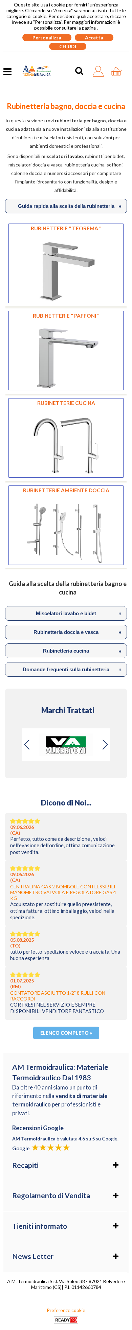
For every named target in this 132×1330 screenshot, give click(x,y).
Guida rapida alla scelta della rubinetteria (70, 206)
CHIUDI (67, 46)
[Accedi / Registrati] (100, 71)
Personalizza (46, 37)
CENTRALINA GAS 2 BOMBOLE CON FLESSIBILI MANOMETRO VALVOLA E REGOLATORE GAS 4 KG (63, 892)
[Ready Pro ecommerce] (66, 1320)
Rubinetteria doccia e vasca (78, 632)
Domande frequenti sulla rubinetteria (72, 670)
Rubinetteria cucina (82, 651)
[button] (105, 745)
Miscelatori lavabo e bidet (79, 613)
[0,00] (118, 71)
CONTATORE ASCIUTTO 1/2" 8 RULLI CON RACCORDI (57, 995)
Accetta (94, 37)
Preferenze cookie (66, 1310)
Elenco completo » (66, 1033)
